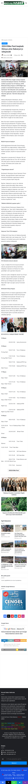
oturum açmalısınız (16, 580)
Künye (13, 774)
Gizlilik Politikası (20, 774)
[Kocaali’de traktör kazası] (7, 528)
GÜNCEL (10, 40)
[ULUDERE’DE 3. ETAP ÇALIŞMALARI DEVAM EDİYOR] (7, 559)
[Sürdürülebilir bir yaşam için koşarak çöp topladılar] (21, 544)
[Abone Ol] (14, 629)
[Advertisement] (14, 22)
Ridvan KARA (6, 55)
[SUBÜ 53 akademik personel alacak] (7, 544)
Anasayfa (5, 40)
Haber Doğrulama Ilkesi (18, 775)
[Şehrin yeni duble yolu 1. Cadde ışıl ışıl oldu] (21, 559)
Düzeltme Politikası (8, 775)
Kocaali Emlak (8, 774)
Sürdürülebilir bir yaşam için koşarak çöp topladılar (20, 550)
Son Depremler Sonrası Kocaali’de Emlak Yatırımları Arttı (20, 535)
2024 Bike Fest (14, 470)
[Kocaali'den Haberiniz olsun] (14, 3)
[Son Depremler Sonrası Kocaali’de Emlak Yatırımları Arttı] (21, 528)
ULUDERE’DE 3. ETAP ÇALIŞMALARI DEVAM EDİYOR (7, 566)
